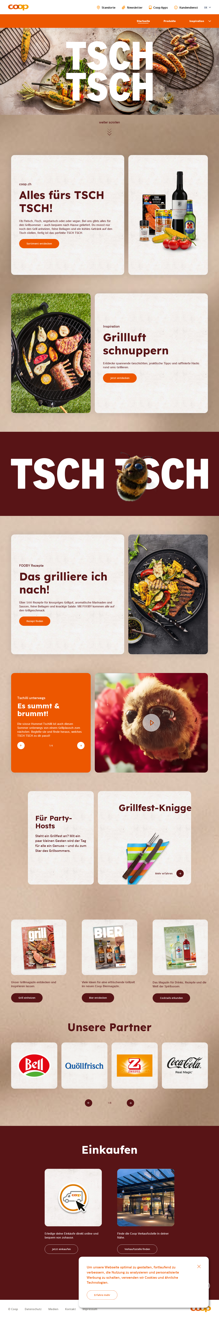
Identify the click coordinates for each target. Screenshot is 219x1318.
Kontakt (70, 1309)
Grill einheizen (26, 997)
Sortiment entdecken (39, 243)
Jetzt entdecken (119, 378)
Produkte (170, 21)
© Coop (13, 1309)
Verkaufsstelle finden (137, 1249)
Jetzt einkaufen (61, 1249)
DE (205, 7)
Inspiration (196, 21)
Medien (53, 1309)
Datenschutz (33, 1309)
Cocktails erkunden (171, 997)
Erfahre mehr (102, 1295)
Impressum (90, 1309)
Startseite (143, 21)
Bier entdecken (98, 997)
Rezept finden (35, 621)
